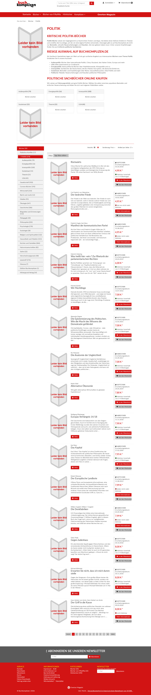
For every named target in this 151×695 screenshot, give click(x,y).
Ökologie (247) (25, 203)
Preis (108, 147)
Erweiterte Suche (63, 6)
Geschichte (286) (26, 207)
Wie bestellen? (49, 681)
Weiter (113, 634)
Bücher (36, 15)
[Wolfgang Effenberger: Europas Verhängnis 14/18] (58, 428)
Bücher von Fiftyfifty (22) (79, 671)
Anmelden (109, 3)
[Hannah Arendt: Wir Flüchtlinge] (58, 299)
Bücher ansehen (30, 97)
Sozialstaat (22, 104)
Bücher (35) (23, 148)
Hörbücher (67, 14)
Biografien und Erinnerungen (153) (30, 213)
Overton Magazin (106, 14)
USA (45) (25, 178)
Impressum (47, 669)
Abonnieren (95, 657)
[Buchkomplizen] (26, 4)
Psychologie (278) (26, 226)
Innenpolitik (83, 91)
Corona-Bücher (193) (27, 186)
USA (80, 104)
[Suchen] (91, 3)
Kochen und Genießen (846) (30, 243)
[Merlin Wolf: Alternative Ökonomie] (58, 397)
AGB (54, 669)
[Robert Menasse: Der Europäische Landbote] (58, 490)
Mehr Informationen (123, 211)
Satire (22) (23, 251)
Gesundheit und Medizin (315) (31, 239)
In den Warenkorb (124, 180)
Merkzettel (21, 677)
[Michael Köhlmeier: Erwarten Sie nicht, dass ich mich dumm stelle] (58, 582)
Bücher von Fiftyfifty (52, 14)
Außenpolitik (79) (28, 160)
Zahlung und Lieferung (52, 677)
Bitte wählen (60, 155)
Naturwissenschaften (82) (29, 247)
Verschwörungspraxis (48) (29, 256)
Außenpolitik (23, 91)
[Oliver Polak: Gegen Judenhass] (58, 551)
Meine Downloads (23, 679)
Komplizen (79, 15)
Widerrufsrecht (49, 679)
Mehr (76, 178)
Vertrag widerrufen (24, 681)
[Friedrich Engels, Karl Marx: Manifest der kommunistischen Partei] (58, 237)
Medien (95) (24, 199)
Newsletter (60, 681)
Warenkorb (126, 3)
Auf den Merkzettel (124, 184)
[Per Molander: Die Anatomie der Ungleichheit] (58, 367)
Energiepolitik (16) (28, 164)
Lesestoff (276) (25, 260)
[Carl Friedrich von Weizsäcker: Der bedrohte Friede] (58, 206)
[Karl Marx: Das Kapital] (58, 459)
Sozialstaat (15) (27, 171)
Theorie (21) (26, 174)
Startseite (27, 14)
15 (125, 147)
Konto (19, 675)
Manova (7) (24, 264)
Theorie (51, 104)
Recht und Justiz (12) (27, 195)
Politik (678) (25, 157)
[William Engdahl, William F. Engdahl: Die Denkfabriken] (58, 521)
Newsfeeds (21, 671)
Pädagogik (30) (25, 218)
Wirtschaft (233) (26, 191)
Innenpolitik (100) (28, 167)
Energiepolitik (54, 91)
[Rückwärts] (58, 175)
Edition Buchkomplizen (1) (29, 268)
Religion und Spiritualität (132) (31, 235)
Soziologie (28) (25, 230)
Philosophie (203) (26, 222)
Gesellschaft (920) (26, 182)
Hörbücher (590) (76, 673)
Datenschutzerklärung (52, 675)
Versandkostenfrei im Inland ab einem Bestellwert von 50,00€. (110, 691)
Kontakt (20, 669)
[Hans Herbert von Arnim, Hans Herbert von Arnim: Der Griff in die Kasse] (58, 614)
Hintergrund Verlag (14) (28, 272)
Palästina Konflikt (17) (28, 152)
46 (107, 634)
